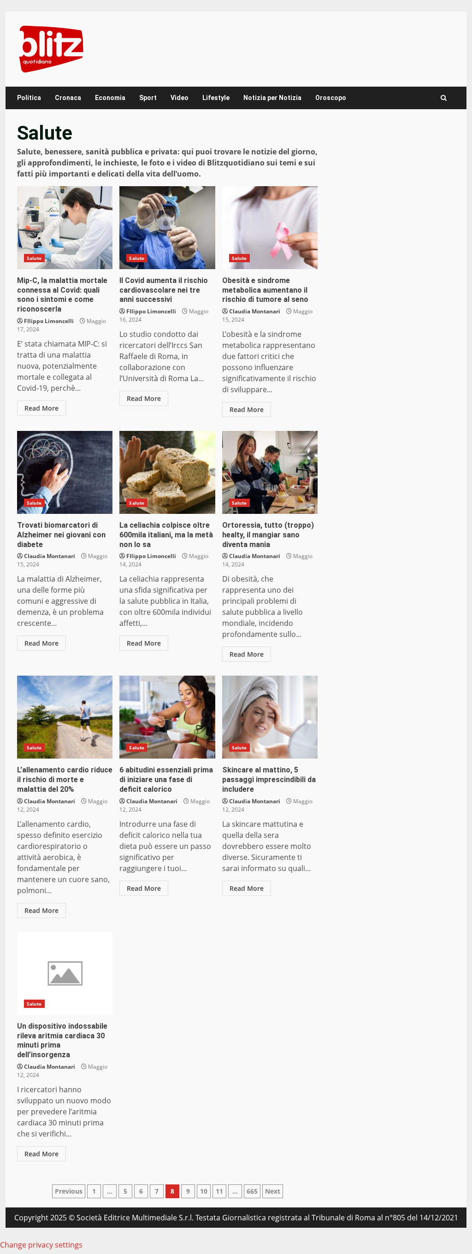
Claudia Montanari (254, 311)
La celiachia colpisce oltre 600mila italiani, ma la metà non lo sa (167, 472)
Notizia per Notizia (272, 97)
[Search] (444, 98)
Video (180, 97)
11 (219, 1191)
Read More (41, 408)
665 (252, 1191)
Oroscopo (330, 97)
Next (272, 1191)
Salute (34, 258)
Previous (69, 1191)
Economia (110, 97)
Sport (148, 97)
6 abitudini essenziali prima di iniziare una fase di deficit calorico (167, 717)
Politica (29, 97)
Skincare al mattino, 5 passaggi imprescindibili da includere (270, 717)
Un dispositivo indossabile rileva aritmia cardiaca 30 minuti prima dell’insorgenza (64, 973)
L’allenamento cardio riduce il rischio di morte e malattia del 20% (64, 717)
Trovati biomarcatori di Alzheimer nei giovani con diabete (64, 472)
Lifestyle (216, 97)
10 (203, 1191)
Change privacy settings (41, 1245)
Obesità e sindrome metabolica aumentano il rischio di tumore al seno (270, 227)
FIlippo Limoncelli (49, 321)
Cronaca (68, 97)
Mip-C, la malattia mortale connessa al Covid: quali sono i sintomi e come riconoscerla (64, 227)
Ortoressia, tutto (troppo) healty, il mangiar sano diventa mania (270, 472)
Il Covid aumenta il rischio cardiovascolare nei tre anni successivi (167, 227)
